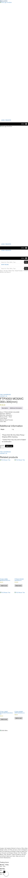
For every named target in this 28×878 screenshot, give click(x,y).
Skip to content (3, 1)
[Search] (26, 262)
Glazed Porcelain (19, 270)
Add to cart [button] (4, 585)
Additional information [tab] (16, 408)
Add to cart (9, 446)
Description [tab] (5, 408)
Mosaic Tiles (11, 270)
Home (1, 270)
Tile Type (6, 270)
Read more (18, 585)
